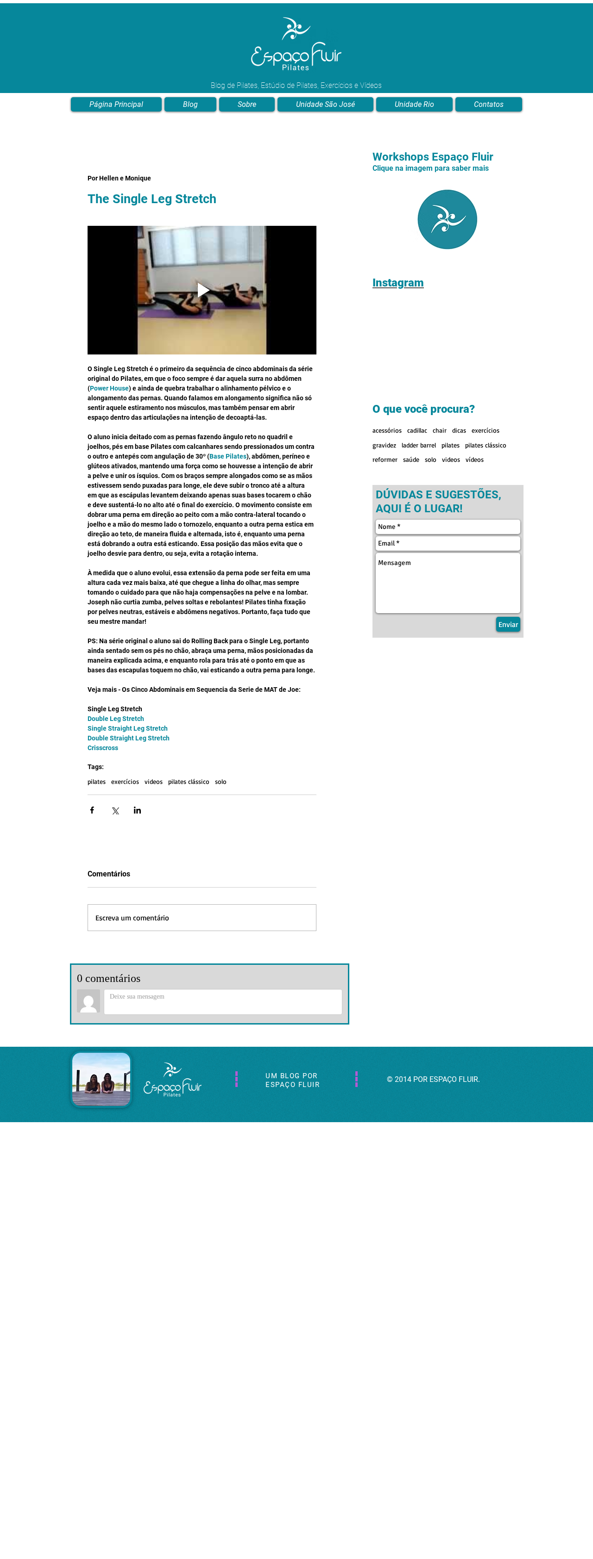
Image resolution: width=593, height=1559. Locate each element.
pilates (97, 781)
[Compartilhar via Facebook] (92, 810)
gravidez (384, 445)
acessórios (387, 430)
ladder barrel (419, 445)
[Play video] (202, 290)
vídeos (475, 459)
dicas (459, 430)
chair (440, 430)
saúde (411, 459)
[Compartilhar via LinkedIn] (137, 810)
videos (154, 781)
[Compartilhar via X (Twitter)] (114, 810)
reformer (384, 459)
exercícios (125, 781)
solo (221, 781)
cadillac (417, 430)
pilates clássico (188, 781)
